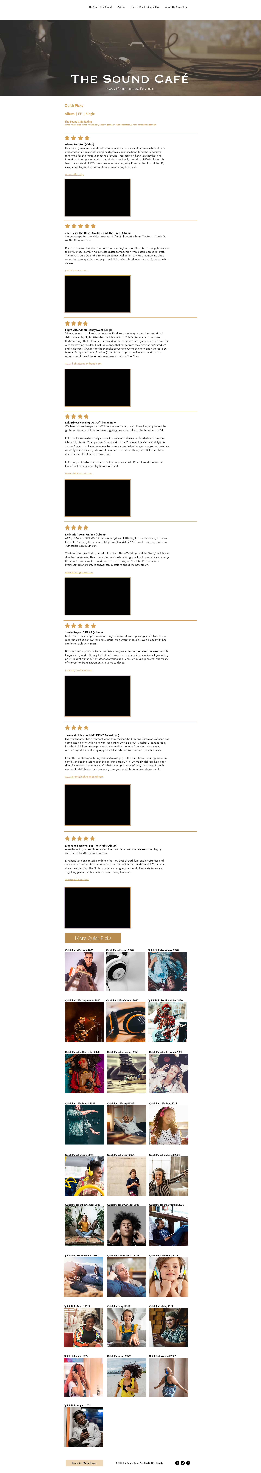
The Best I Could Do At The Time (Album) (105, 233)
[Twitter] (183, 1463)
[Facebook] (177, 1463)
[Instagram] (188, 1463)
